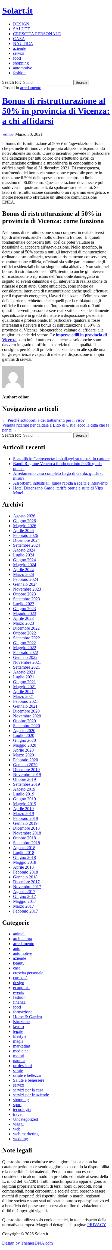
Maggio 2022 (24, 647)
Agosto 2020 (24, 730)
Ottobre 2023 (24, 594)
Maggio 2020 (24, 745)
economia (21, 987)
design (18, 982)
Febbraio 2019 (25, 818)
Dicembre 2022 (26, 628)
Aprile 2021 (23, 691)
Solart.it (17, 10)
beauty (18, 963)
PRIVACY (96, 1224)
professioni (22, 1065)
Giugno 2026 (24, 520)
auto (16, 948)
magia (18, 1041)
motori (18, 1056)
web (16, 1129)
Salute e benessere (28, 1080)
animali (19, 934)
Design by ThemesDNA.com (27, 1243)
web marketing (26, 1134)
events (18, 992)
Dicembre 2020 (26, 711)
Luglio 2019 (23, 794)
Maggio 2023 (24, 613)
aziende (19, 48)
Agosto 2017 (24, 891)
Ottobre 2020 (24, 721)
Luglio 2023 (23, 603)
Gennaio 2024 (25, 584)
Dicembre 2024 (26, 540)
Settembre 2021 (26, 667)
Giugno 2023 (24, 608)
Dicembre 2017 (26, 881)
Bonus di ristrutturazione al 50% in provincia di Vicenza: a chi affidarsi (56, 111)
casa (16, 968)
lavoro (18, 1026)
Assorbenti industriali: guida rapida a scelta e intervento (60, 483)
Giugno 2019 (24, 799)
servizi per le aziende (31, 1095)
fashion (19, 72)
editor (8, 134)
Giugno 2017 (24, 896)
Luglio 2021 (23, 677)
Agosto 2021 (24, 672)
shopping (21, 63)
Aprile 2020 (23, 750)
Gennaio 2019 (25, 823)
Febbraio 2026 (25, 535)
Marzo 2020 (23, 755)
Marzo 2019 (23, 813)
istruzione (21, 1021)
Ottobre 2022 (24, 633)
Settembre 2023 (26, 599)
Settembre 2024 (26, 545)
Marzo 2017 (23, 906)
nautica (19, 1060)
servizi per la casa (28, 1090)
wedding (20, 1138)
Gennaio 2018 (25, 877)
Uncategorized (25, 1119)
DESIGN (21, 24)
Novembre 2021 (27, 662)
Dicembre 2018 (26, 828)
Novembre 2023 (27, 589)
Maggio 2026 (24, 525)
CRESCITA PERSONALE (37, 33)
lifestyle (19, 1036)
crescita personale (28, 973)
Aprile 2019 (23, 808)
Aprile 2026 (23, 530)
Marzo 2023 (23, 623)
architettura (22, 938)
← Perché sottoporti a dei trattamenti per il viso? (43, 420)
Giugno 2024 (24, 560)
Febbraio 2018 (25, 872)
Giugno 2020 (24, 740)
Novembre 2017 (27, 886)
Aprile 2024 (23, 569)
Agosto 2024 (24, 550)
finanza (19, 1002)
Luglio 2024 (23, 555)
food (17, 58)
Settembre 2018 (26, 842)
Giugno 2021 (24, 681)
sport (17, 1104)
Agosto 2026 (24, 516)
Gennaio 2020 (25, 764)
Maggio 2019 (24, 803)
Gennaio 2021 (25, 706)
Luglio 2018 (23, 852)
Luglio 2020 (23, 735)
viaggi (18, 1124)
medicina (21, 1051)
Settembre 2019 (26, 784)
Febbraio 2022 (25, 652)
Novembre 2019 (27, 774)
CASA (19, 38)
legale (18, 1031)
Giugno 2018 (24, 857)
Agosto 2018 (24, 847)
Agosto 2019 (24, 789)
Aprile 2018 (23, 867)
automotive (22, 68)
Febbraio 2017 (25, 911)
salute (18, 1070)
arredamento (30, 87)
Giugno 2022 (24, 642)
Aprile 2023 (23, 618)
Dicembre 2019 (26, 769)
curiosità (20, 977)
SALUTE (21, 29)
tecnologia (22, 1109)
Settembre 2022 (26, 638)
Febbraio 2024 (25, 579)
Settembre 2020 (26, 725)
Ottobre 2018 (24, 838)
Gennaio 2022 (25, 657)
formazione (22, 1012)
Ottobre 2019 (24, 779)
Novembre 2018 (27, 833)
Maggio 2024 (24, 564)
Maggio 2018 (24, 862)
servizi (18, 53)
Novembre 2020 (27, 716)
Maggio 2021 (24, 686)
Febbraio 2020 (25, 760)
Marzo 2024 (23, 574)
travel (18, 1114)
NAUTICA (23, 43)
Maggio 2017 (24, 901)
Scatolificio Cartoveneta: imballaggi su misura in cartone (61, 458)
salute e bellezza (27, 1075)
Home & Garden (27, 1016)
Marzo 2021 (23, 696)
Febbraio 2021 (25, 701)
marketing (21, 1046)
